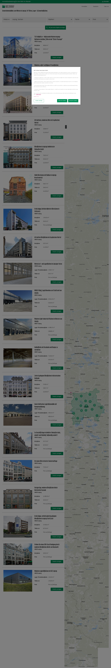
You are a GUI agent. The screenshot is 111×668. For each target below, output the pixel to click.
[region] (56, 86)
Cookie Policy (38, 94)
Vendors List (36, 96)
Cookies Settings (38, 100)
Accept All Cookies (73, 100)
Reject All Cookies (62, 100)
